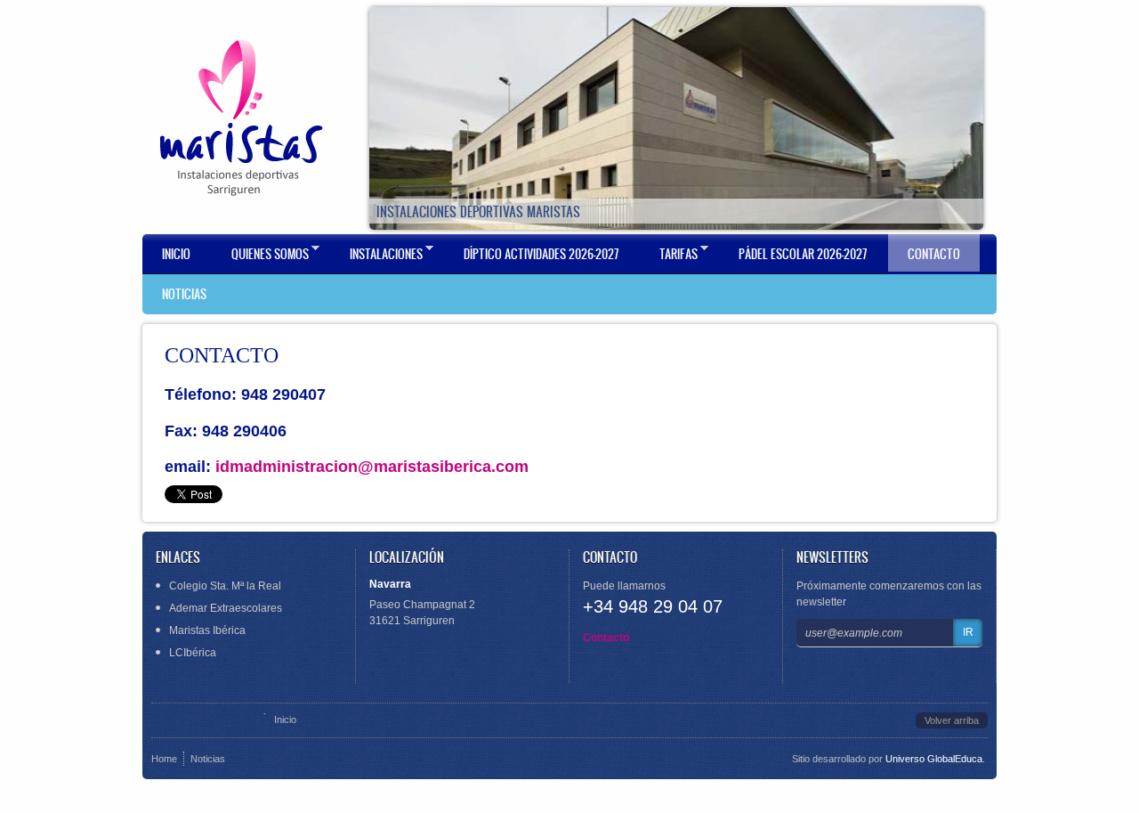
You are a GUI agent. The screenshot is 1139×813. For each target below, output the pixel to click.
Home (164, 758)
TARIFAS (669, 253)
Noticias (207, 758)
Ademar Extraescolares (225, 608)
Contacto (606, 637)
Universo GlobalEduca (933, 758)
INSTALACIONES (376, 253)
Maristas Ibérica (207, 630)
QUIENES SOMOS (260, 253)
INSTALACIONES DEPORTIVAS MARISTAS (478, 212)
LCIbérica (192, 652)
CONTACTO (934, 254)
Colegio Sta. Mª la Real (225, 586)
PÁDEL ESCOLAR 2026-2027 (803, 254)
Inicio (176, 254)
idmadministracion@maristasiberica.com (372, 467)
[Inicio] (240, 118)
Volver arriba (952, 720)
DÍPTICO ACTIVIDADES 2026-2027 (541, 254)
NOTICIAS (184, 294)
